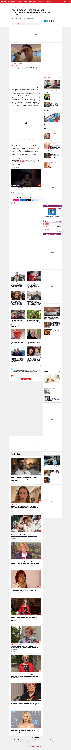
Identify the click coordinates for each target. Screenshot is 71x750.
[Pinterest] (33, 746)
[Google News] (40, 746)
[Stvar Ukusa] (53, 741)
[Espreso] (25, 741)
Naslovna (13, 7)
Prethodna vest (17, 189)
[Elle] (29, 741)
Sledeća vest (35, 189)
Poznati (21, 7)
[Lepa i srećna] (3, 1)
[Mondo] (21, 741)
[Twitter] (30, 746)
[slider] (14, 185)
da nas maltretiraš (31, 148)
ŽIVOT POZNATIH (20, 161)
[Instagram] (35, 746)
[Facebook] (28, 746)
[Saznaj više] (59, 77)
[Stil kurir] (32, 741)
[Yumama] (48, 741)
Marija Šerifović (15, 65)
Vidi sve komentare (25, 379)
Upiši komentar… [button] (17, 375)
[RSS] (43, 746)
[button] (41, 21)
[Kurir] (17, 741)
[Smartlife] (39, 741)
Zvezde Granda (21, 194)
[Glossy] (35, 741)
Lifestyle (17, 7)
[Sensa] (43, 741)
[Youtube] (38, 746)
